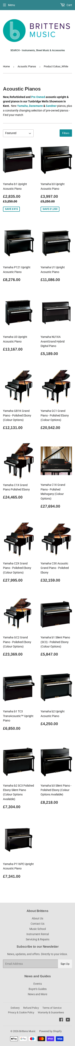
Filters (65, 133)
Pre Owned (38, 97)
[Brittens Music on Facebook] (61, 1020)
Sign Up (65, 963)
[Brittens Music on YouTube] (68, 1020)
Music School (37, 928)
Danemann (36, 105)
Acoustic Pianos (27, 66)
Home (6, 66)
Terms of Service (52, 1007)
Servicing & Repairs (37, 939)
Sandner (51, 105)
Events (37, 983)
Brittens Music (27, 1031)
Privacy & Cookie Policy (21, 1012)
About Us (37, 918)
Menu (11, 5)
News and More (37, 994)
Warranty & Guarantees (51, 1012)
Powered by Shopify (50, 1031)
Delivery (15, 1007)
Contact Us (37, 923)
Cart (69, 5)
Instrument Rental (37, 934)
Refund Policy (31, 1007)
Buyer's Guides (38, 989)
